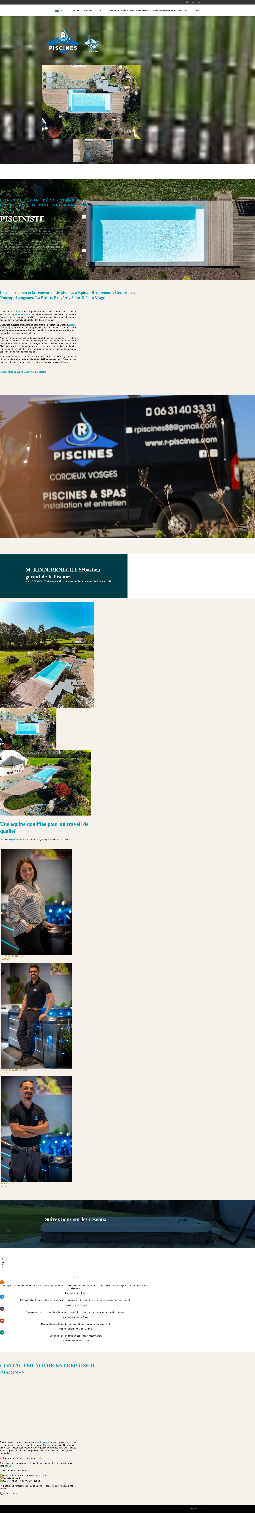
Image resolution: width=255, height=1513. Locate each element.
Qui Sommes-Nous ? (97, 10)
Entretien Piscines (134, 10)
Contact (197, 10)
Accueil (77, 10)
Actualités (84, 10)
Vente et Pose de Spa (167, 10)
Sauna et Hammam (184, 10)
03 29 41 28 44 (194, 2)
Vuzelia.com (195, 1509)
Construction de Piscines (116, 10)
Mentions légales (182, 1509)
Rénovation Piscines (150, 10)
